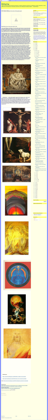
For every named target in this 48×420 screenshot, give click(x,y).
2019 (35, 184)
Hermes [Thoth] (37, 125)
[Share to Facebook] (13, 389)
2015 (35, 189)
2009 (35, 197)
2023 (35, 47)
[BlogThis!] (12, 389)
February (36, 179)
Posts (35, 218)
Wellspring (5, 4)
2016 (35, 188)
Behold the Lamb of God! (38, 101)
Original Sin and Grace (38, 95)
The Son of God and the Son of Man (40, 100)
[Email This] (11, 389)
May (36, 175)
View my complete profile (36, 15)
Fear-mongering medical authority (39, 105)
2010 (35, 196)
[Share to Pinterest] (14, 389)
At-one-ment (36, 96)
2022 (35, 48)
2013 (35, 192)
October (36, 53)
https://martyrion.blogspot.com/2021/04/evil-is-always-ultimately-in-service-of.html (14, 385)
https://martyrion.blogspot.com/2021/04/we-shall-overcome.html (14, 376)
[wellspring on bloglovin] (37, 215)
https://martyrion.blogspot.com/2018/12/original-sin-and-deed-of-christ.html (16, 380)
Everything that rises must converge (40, 135)
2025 (35, 44)
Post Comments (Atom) (8, 417)
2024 (35, 45)
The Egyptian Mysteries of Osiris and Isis (40, 168)
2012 (35, 193)
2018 (35, 185)
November (36, 52)
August (36, 56)
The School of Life (37, 140)
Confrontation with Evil (38, 144)
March (36, 178)
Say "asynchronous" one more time (40, 91)
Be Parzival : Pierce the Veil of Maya (40, 145)
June (36, 174)
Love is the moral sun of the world (39, 88)
